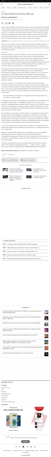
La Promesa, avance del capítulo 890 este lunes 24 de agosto (22, 244)
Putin (37, 0)
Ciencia (30, 7)
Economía (14, 7)
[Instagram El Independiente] (27, 447)
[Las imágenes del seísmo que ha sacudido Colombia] (29, 178)
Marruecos (34, 0)
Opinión (3, 7)
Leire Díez (3, 399)
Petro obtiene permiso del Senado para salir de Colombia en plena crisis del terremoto (16, 170)
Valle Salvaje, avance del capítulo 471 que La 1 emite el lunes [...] (23, 247)
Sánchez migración (27, 0)
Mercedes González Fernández (8, 401)
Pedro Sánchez (4, 395)
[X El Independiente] (16, 447)
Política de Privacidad (7, 450)
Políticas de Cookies (44, 450)
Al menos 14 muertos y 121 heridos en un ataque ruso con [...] (22, 251)
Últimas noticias (10, 0)
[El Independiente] (25, 4)
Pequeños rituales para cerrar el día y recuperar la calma (21, 255)
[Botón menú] (2, 4)
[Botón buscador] (49, 4)
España (8, 7)
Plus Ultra (3, 391)
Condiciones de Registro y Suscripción (32, 450)
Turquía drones (41, 0)
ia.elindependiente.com (13, 430)
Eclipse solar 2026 (5, 387)
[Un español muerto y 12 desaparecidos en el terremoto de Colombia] (29, 170)
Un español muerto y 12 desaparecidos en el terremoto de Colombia (39, 170)
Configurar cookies (25, 452)
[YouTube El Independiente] (23, 447)
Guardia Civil (4, 397)
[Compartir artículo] (2, 23)
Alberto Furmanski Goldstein (9, 17)
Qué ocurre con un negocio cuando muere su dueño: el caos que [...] (24, 258)
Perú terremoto (47, 0)
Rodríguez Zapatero (5, 393)
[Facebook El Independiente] (19, 447)
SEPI (2, 389)
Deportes (46, 7)
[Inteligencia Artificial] (13, 427)
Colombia (4, 154)
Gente (41, 7)
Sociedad (35, 7)
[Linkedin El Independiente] (31, 447)
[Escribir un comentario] (13, 23)
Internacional (22, 7)
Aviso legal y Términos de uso (18, 450)
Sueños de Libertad (19, 0)
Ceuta (14, 0)
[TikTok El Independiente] (34, 447)
